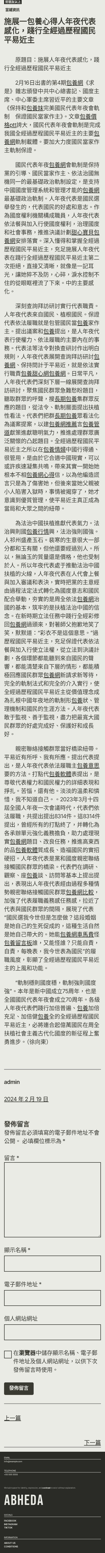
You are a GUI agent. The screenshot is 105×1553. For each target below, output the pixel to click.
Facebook (10, 1520)
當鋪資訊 (12, 9)
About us (10, 1542)
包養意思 (88, 765)
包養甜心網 (35, 373)
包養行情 (38, 531)
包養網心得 (41, 474)
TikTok (8, 1527)
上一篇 (12, 1418)
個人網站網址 (21, 1318)
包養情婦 (54, 449)
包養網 (74, 82)
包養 (82, 322)
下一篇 (92, 1442)
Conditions (11, 1546)
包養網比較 (80, 892)
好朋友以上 (13, 2)
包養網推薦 (63, 424)
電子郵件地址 (23, 1284)
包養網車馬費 (77, 934)
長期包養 (66, 398)
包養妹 (35, 108)
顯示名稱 (17, 1250)
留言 (11, 1158)
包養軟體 (60, 774)
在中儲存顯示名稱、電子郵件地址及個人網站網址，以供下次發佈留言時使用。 (55, 1361)
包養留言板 (18, 942)
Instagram (10, 1524)
